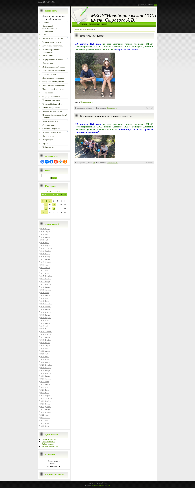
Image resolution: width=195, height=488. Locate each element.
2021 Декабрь (45, 406)
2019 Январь (45, 315)
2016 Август (45, 245)
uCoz (108, 485)
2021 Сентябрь (46, 398)
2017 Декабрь (45, 284)
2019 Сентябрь (46, 331)
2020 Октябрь (45, 367)
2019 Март (44, 320)
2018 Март (44, 292)
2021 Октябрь (45, 401)
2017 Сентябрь (46, 276)
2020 (83, 29)
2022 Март (44, 415)
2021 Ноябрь (45, 404)
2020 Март (44, 348)
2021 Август (45, 395)
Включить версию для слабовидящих (53, 17)
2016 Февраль (45, 231)
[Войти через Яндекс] (56, 162)
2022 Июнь (44, 423)
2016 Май (44, 240)
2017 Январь (45, 259)
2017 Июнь (44, 273)
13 (54, 204)
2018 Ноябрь (45, 309)
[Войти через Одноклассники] (65, 162)
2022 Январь (45, 409)
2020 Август (45, 362)
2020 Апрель (45, 351)
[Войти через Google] (60, 161)
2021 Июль (44, 393)
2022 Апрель (45, 418)
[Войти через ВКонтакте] (47, 162)
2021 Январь (45, 376)
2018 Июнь (44, 301)
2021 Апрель (45, 384)
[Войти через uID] (42, 162)
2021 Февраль (45, 379)
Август (89, 29)
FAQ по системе (48, 444)
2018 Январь (45, 287)
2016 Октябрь (45, 251)
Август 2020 (53, 191)
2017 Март (44, 265)
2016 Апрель (45, 237)
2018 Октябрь (45, 306)
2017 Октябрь (45, 279)
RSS (155, 5)
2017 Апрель (45, 267)
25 (46, 212)
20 (54, 208)
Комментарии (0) (112, 108)
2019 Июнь (44, 329)
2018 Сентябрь (46, 304)
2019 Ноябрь (45, 337)
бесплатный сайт (98, 485)
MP (94, 108)
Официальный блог (49, 439)
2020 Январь (45, 342)
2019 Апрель (45, 323)
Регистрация (94, 24)
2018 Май (44, 298)
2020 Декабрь (45, 373)
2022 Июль (44, 426)
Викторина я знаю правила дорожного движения (106, 116)
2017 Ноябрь (45, 281)
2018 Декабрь (45, 312)
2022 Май (44, 420)
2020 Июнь (44, 356)
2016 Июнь (44, 242)
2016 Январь (45, 229)
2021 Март (44, 381)
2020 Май (44, 354)
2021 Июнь (44, 390)
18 (46, 208)
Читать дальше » (87, 102)
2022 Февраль (45, 412)
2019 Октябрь (45, 334)
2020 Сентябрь (46, 365)
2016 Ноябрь (45, 254)
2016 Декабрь (45, 256)
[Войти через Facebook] (51, 162)
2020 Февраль (45, 345)
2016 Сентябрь (46, 248)
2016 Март (44, 234)
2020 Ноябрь (45, 370)
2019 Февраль (45, 317)
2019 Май (44, 326)
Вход (104, 24)
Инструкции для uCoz (50, 446)
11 (46, 204)
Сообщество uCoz (48, 441)
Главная (84, 24)
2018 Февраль (45, 290)
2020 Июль (44, 359)
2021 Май (44, 387)
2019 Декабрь (45, 340)
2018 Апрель (45, 295)
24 (43, 212)
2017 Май (44, 270)
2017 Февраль (45, 262)
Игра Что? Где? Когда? (92, 35)
